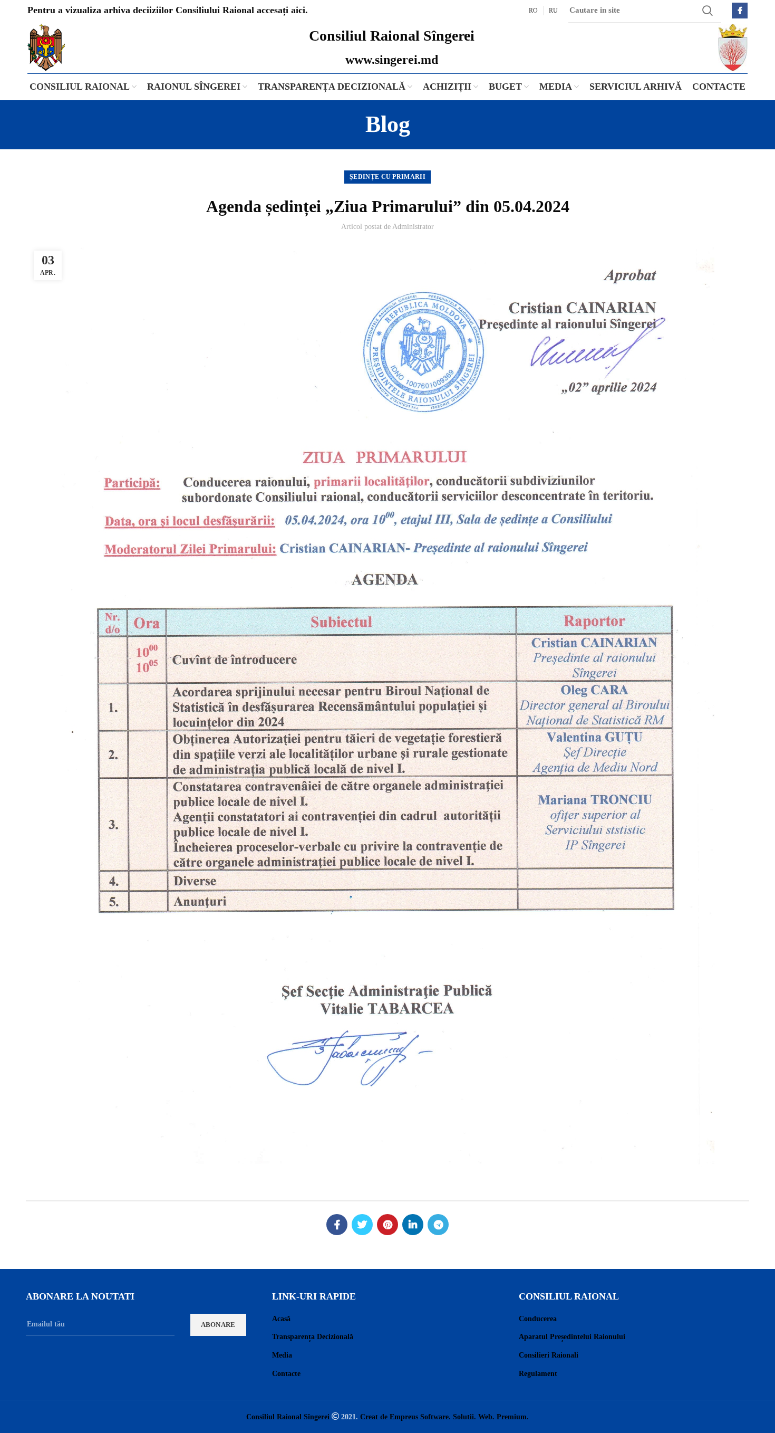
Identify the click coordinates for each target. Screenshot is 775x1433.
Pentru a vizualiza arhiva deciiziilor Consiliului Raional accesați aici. (167, 10)
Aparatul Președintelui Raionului (572, 1337)
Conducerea (538, 1319)
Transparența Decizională (312, 1337)
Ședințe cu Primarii (387, 176)
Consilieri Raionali (548, 1355)
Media (282, 1355)
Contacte (286, 1374)
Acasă (281, 1319)
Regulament (538, 1374)
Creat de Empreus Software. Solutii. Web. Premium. (444, 1416)
